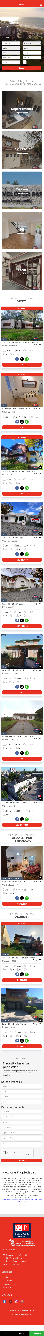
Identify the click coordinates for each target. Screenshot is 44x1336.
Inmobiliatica (21, 1310)
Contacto (7, 1287)
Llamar (22, 1333)
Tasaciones (7, 1280)
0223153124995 (12, 1264)
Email (7, 1333)
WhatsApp (37, 1333)
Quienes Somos (9, 1284)
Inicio (5, 1277)
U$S (22, 364)
